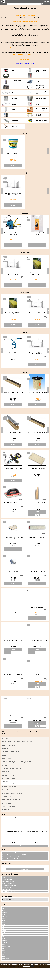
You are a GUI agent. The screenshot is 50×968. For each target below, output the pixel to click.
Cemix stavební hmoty (17, 75)
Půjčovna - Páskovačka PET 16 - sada (10, 858)
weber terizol (37, 817)
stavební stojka (25, 292)
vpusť (25, 372)
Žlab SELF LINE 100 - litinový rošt (13, 392)
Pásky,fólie (14, 98)
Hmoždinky (5, 781)
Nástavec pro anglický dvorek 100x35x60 (10, 856)
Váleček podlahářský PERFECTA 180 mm (12, 538)
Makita (3, 928)
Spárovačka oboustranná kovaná (9, 885)
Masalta (4, 930)
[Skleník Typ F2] (37, 665)
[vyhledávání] (45, 1)
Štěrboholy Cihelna (6, 946)
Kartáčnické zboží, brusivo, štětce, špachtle (40, 87)
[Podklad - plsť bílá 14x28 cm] (37, 459)
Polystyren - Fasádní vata (8, 783)
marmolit (25, 133)
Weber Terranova (5, 958)
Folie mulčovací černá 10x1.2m (13, 640)
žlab (25, 412)
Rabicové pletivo (13, 571)
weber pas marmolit (13, 153)
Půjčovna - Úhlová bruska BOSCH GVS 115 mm (37, 831)
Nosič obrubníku (13, 352)
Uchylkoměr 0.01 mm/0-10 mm (8, 891)
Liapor (3, 926)
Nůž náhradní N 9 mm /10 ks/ (8, 881)
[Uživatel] (40, 1)
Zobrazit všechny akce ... (25, 845)
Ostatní (3, 934)
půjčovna (25, 213)
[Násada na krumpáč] (13, 596)
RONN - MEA (15, 109)
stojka (25, 332)
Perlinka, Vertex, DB (41, 98)
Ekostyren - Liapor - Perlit (17, 81)
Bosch (3, 908)
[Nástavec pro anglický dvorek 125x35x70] (13, 837)
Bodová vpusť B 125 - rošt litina (37, 392)
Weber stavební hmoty (41, 120)
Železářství (14, 126)
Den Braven (38, 75)
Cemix (3, 910)
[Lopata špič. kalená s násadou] (13, 665)
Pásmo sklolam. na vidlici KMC (13, 468)
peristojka (25, 173)
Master (3, 932)
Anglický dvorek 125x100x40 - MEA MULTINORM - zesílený (37, 606)
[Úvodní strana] (4, 1)
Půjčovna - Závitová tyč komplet (13, 817)
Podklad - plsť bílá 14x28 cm (37, 468)
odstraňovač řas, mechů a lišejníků (9, 852)
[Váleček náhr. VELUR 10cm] (37, 527)
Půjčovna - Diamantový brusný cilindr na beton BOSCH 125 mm (15, 854)
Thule (3, 952)
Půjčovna (14, 70)
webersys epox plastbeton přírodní (13, 714)
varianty (13, 165)
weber (3, 956)
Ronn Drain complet (6, 940)
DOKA (3, 914)
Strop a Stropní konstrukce (39, 115)
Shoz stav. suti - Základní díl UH (37, 640)
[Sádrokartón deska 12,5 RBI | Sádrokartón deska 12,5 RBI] (37, 562)
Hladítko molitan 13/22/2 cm (13, 502)
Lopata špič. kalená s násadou (13, 674)
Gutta (37, 81)
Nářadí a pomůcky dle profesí (41, 92)
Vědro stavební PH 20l (7, 879)
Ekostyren (4, 916)
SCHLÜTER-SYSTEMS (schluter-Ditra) (41, 109)
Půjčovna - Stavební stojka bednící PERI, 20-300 (13, 194)
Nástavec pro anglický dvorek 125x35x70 (13, 831)
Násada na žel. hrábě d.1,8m (37, 502)
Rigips (3, 938)
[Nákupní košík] (48, 1)
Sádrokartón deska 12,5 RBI (37, 571)
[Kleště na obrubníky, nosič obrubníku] (13, 343)
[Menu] (1, 1)
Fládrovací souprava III (7, 889)
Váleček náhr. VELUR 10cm (37, 537)
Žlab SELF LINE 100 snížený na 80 (12, 432)
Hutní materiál (15, 87)
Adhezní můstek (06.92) (7, 887)
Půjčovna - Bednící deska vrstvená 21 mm (37, 273)
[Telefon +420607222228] (43, 2)
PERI (3, 936)
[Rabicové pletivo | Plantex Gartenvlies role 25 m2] (13, 562)
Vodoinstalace (15, 120)
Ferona (3, 918)
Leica (3, 924)
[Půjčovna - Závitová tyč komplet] (13, 822)
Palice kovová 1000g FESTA (8, 883)
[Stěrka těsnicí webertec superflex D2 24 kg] (37, 704)
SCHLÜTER (4, 942)
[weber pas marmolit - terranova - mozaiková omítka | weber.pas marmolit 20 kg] (13, 144)
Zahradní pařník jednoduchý (7, 877)
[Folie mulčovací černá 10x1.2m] (13, 631)
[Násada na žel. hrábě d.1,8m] (37, 493)
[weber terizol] (37, 822)
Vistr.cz (3, 954)
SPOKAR (4, 944)
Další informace (26, 966)
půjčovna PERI (25, 253)
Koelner (13, 92)
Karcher (4, 922)
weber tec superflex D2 (37, 714)
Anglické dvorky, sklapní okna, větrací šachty (41, 70)
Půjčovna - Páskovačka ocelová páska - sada (18, 233)
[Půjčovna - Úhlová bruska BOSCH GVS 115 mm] (37, 837)
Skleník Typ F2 (37, 674)
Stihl (3, 948)
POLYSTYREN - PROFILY (15, 103)
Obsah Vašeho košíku (6, 899)
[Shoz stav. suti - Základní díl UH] (37, 631)
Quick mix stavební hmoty (40, 103)
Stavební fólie (15, 115)
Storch (3, 950)
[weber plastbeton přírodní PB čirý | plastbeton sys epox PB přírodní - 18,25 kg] (12, 704)
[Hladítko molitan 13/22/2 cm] (13, 493)
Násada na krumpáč (13, 606)
